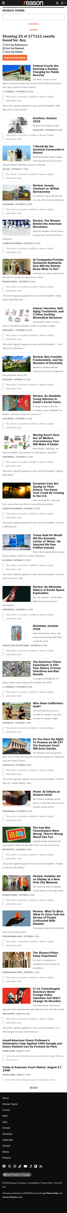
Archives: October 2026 (45, 119)
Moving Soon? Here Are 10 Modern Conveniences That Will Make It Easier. (46, 439)
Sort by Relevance (16, 45)
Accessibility (34, 1183)
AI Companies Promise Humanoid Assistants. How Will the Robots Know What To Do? (48, 264)
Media (5, 1151)
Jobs (4, 1121)
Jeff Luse (6, 169)
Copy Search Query (14, 57)
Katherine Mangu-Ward (12, 936)
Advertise (7, 1133)
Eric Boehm (7, 379)
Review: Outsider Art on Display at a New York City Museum (47, 879)
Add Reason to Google (18, 1174)
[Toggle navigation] (3, 3)
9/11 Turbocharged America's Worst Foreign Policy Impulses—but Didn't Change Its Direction (47, 995)
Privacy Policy (46, 1183)
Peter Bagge (24, 645)
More (33, 1088)
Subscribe (7, 1139)
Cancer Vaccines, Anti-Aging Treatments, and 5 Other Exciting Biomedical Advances (48, 312)
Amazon (6, 1157)
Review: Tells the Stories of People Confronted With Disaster (49, 917)
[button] (63, 3)
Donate (6, 1127)
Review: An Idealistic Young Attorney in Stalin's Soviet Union (47, 399)
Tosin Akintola (8, 457)
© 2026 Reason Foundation (14, 1183)
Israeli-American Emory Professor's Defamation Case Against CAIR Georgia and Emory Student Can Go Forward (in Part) (32, 1043)
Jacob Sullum (8, 765)
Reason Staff (38, 130)
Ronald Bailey (8, 330)
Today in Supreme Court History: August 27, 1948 (32, 1068)
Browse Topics (9, 1103)
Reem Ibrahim (8, 204)
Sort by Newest (14, 48)
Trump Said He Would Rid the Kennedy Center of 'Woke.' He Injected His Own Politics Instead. (47, 541)
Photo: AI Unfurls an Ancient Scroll (46, 793)
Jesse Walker (8, 418)
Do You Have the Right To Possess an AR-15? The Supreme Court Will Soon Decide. (48, 743)
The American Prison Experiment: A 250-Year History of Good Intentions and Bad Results (47, 668)
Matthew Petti (8, 849)
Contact (6, 1145)
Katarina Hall (8, 723)
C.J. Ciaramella (8, 91)
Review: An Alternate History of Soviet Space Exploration (49, 590)
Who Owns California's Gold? (48, 704)
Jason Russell (8, 609)
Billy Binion (7, 560)
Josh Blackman (8, 1074)
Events (6, 1109)
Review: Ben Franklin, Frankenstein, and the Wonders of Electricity (48, 360)
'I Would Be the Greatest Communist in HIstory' (48, 149)
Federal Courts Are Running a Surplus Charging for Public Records (46, 70)
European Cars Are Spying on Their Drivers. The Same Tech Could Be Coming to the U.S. (48, 489)
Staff (4, 1115)
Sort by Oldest (14, 52)
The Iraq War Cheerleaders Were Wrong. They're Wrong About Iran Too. (48, 832)
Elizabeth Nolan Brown (12, 243)
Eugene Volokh (8, 1051)
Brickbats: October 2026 (45, 627)
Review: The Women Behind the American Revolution (47, 224)
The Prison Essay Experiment (45, 954)
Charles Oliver (8, 645)
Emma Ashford (8, 1013)
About (5, 1097)
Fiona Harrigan (8, 811)
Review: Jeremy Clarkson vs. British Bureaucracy (46, 188)
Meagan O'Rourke (9, 281)
